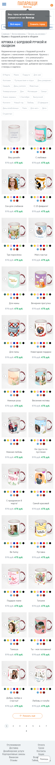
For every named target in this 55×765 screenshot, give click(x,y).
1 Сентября (24, 97)
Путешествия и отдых (24, 80)
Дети (44, 108)
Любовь (30, 102)
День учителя (20, 86)
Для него (34, 108)
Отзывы (13, 760)
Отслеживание (14, 745)
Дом (22, 91)
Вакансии (13, 757)
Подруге (26, 74)
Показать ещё (28, 715)
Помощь (44, 759)
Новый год (18, 102)
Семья (43, 91)
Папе (24, 108)
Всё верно (15, 24)
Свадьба (6, 86)
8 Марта (6, 74)
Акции (41, 754)
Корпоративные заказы (13, 754)
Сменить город (37, 24)
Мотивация (32, 91)
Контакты (41, 751)
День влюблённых (10, 108)
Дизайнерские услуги (13, 751)
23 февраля (43, 102)
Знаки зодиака (9, 97)
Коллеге (6, 102)
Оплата (41, 745)
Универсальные (9, 91)
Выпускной (38, 97)
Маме (16, 74)
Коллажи (7, 80)
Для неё (37, 74)
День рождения (44, 80)
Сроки (41, 748)
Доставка (13, 748)
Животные (33, 86)
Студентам (7, 113)
